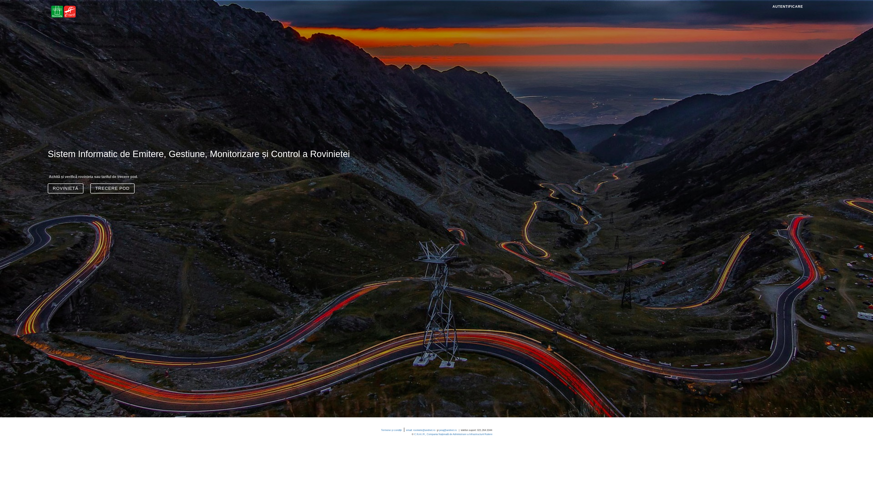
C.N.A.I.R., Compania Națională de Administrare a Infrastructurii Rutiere (453, 434)
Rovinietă (65, 188)
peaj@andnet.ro (448, 430)
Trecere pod (112, 188)
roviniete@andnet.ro (424, 430)
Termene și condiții (392, 430)
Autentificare (788, 6)
